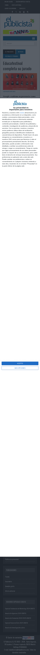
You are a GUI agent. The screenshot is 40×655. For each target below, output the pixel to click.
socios (22, 112)
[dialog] (20, 327)
